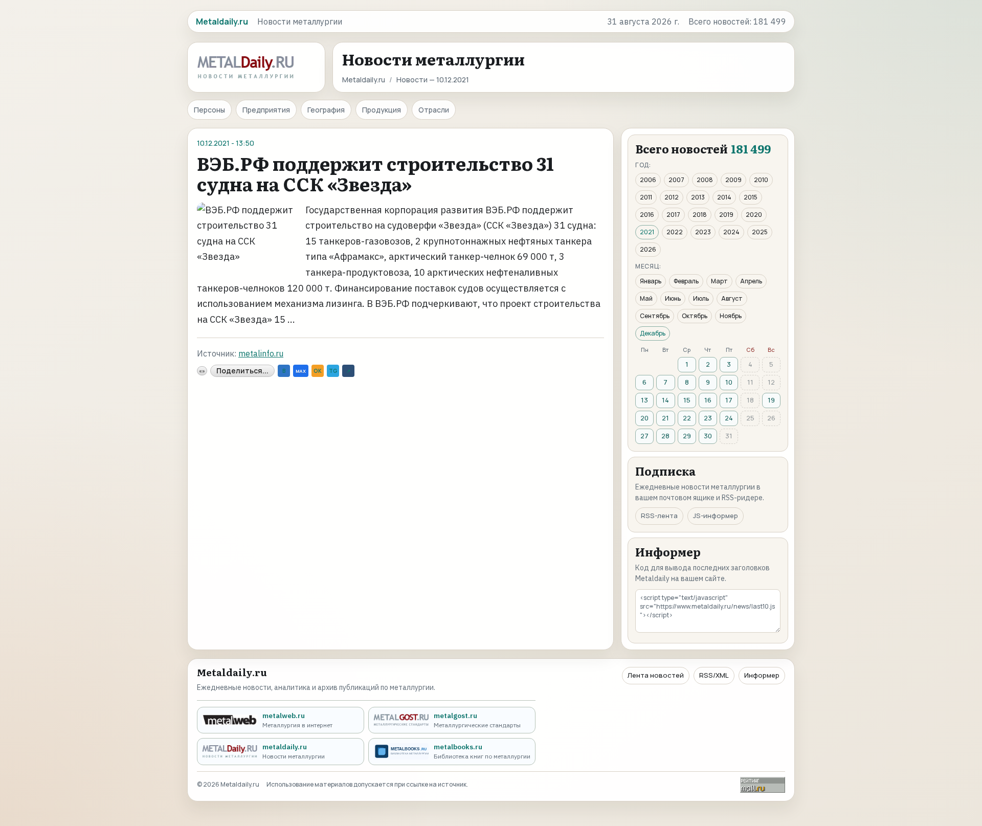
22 (687, 417)
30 (708, 435)
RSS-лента (659, 515)
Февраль (686, 281)
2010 (761, 179)
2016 (647, 214)
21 (665, 417)
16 (707, 400)
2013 (698, 197)
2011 (646, 197)
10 (728, 382)
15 (686, 400)
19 (771, 400)
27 (644, 435)
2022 (674, 232)
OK (318, 370)
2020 (754, 214)
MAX (301, 371)
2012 (671, 197)
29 (687, 435)
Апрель (751, 281)
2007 (676, 179)
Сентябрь (654, 315)
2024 (731, 232)
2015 (750, 197)
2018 (700, 214)
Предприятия (266, 110)
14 (665, 400)
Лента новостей (656, 675)
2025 (760, 232)
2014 (724, 197)
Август (732, 298)
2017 (673, 214)
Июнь (673, 298)
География (326, 110)
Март (719, 281)
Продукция (381, 110)
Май (646, 298)
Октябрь (694, 315)
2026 (648, 249)
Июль (701, 298)
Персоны (209, 110)
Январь (650, 281)
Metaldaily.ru (363, 79)
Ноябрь (731, 315)
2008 (705, 179)
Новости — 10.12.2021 (432, 79)
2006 (648, 179)
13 (644, 400)
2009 (733, 179)
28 (665, 435)
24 (729, 417)
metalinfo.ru (260, 353)
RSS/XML (714, 675)
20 (644, 417)
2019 (726, 214)
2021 (647, 232)
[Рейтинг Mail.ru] (762, 785)
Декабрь (652, 333)
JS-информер (715, 515)
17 (728, 400)
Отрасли (433, 110)
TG (333, 370)
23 (708, 417)
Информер (761, 675)
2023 (703, 232)
